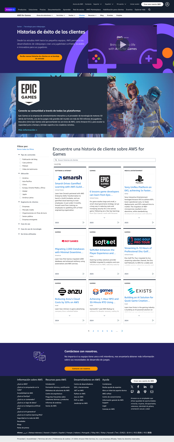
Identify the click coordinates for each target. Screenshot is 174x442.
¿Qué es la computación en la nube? (28, 388)
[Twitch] (134, 391)
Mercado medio (28, 210)
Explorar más (140, 9)
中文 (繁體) (148, 433)
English (54, 433)
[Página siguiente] (121, 330)
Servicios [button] (60, 15)
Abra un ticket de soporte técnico (114, 390)
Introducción (50, 384)
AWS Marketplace (93, 9)
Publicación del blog (29, 159)
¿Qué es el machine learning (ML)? (29, 415)
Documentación (54, 9)
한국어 (129, 433)
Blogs (19, 424)
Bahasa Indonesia (35, 433)
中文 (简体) (138, 433)
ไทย (116, 433)
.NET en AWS (79, 390)
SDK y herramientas (81, 387)
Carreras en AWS (108, 409)
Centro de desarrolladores (83, 384)
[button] (152, 4)
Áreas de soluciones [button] (44, 15)
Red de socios (78, 9)
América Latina (27, 198)
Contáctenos (107, 384)
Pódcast (25, 166)
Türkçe (103, 433)
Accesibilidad (31, 439)
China (24, 184)
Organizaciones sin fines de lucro (34, 213)
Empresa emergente (29, 219)
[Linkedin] (147, 387)
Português (85, 433)
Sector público (27, 216)
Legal (104, 406)
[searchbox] (105, 160)
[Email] (153, 391)
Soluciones (33, 9)
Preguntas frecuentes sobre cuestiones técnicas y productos (57, 398)
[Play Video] (122, 44)
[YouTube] (140, 391)
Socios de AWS (51, 406)
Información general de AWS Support (112, 401)
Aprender (67, 9)
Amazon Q (10, 9)
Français (69, 433)
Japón (24, 194)
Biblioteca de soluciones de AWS (57, 390)
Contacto (88, 4)
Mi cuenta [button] (121, 4)
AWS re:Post (106, 394)
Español (62, 433)
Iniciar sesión (134, 4)
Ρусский (110, 433)
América (25, 178)
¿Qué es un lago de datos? (26, 403)
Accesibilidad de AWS (25, 393)
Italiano (77, 433)
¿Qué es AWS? (22, 384)
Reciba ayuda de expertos (111, 387)
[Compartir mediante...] (83, 222)
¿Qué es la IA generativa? (26, 412)
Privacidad (21, 439)
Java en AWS (78, 397)
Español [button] (108, 4)
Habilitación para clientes (113, 9)
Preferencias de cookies (61, 439)
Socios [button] (71, 15)
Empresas (25, 206)
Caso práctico (27, 163)
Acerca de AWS (78, 4)
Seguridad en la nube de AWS (28, 418)
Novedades (21, 421)
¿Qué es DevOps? (23, 396)
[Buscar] (149, 10)
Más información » (27, 129)
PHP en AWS (78, 400)
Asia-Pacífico (27, 181)
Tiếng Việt (95, 433)
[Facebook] (140, 387)
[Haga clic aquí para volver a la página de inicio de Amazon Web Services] (8, 4)
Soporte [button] (96, 4)
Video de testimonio (29, 169)
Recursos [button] (91, 15)
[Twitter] (134, 387)
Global (24, 191)
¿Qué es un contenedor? (26, 399)
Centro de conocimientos (111, 397)
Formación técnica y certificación (58, 387)
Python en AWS (79, 394)
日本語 (122, 433)
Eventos (129, 9)
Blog (102, 15)
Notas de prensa (23, 428)
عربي (25, 433)
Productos (22, 9)
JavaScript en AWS (81, 403)
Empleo (119, 15)
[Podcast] (147, 391)
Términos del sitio (44, 439)
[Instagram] (153, 387)
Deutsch (47, 433)
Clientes (82, 15)
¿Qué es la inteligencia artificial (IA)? (28, 407)
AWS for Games (24, 15)
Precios (43, 9)
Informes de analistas (53, 403)
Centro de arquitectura (54, 394)
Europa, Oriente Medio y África (33, 188)
